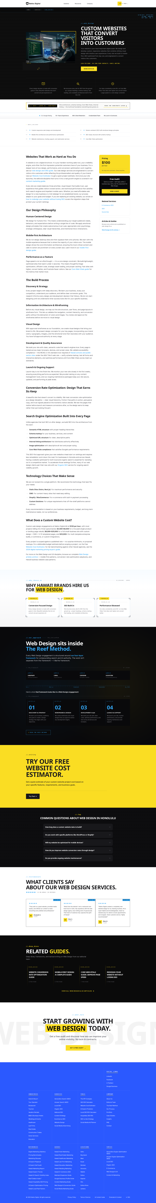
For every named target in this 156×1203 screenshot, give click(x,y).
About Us (109, 1099)
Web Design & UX (112, 1172)
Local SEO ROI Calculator (88, 1112)
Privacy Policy (72, 1197)
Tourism (31, 1109)
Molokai (83, 1165)
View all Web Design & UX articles (78, 991)
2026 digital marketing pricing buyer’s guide (43, 549)
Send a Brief (114, 191)
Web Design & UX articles (110, 230)
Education (32, 1139)
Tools (83, 1094)
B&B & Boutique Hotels (36, 1115)
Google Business (112, 1086)
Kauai (82, 1162)
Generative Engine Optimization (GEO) (117, 1152)
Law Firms (32, 1126)
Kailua (82, 1175)
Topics (109, 1147)
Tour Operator (33, 1102)
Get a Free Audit (78, 1048)
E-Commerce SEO (108, 205)
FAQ (108, 1122)
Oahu (82, 1152)
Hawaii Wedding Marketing (63, 1168)
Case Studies (111, 1115)
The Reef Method (112, 1105)
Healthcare (32, 1122)
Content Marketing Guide (63, 1182)
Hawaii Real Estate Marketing (64, 1155)
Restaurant (32, 1105)
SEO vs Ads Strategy (87, 1119)
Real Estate (32, 1129)
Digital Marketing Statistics (37, 1152)
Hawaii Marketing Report (36, 1168)
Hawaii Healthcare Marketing (64, 1158)
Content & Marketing (113, 1175)
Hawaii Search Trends (36, 1172)
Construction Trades (35, 1132)
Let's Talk (123, 3)
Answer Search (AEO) (61, 1102)
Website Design (60, 1122)
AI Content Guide (100, 1197)
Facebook (110, 1080)
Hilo (82, 1182)
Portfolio (109, 1112)
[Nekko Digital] (33, 3)
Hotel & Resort (33, 1099)
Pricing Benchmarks (35, 1155)
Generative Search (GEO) (63, 1099)
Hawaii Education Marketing (63, 1165)
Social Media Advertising (62, 1126)
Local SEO (58, 1105)
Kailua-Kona (84, 1185)
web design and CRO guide (42, 171)
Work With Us (89, 69)
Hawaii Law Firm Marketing (63, 1162)
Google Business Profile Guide (64, 1178)
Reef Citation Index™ (35, 1178)
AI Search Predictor (87, 1109)
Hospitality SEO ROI (87, 1115)
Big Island (84, 1155)
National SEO (59, 1112)
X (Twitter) (110, 1083)
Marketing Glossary (35, 1158)
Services (58, 1094)
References (33, 1147)
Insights (109, 1119)
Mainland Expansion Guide (63, 1175)
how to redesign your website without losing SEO (45, 199)
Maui (82, 1158)
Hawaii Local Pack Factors (37, 1189)
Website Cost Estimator (41, 176)
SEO (103, 208)
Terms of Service (85, 1197)
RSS (129, 1197)
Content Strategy (60, 1115)
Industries (33, 1094)
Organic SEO (63, 465)
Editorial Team (111, 1102)
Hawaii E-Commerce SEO (63, 1172)
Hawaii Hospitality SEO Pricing (38, 1182)
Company (110, 1094)
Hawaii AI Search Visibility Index (39, 1175)
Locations (85, 1147)
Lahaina (83, 1189)
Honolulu (83, 1168)
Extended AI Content (115, 1197)
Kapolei (83, 1178)
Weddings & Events (35, 1119)
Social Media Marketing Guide (64, 1189)
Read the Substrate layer (116, 106)
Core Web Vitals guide (80, 269)
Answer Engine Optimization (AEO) (116, 1157)
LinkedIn (109, 1076)
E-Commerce (111, 1168)
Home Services (33, 1136)
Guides (57, 1147)
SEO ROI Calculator (87, 1102)
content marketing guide (35, 181)
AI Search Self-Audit (35, 1165)
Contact (109, 1126)
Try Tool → (33, 796)
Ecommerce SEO (60, 1119)
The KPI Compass (86, 1099)
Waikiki (83, 1172)
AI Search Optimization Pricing (38, 1185)
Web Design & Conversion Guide (65, 1185)
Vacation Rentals (34, 1112)
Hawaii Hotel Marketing (62, 1152)
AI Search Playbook (35, 1162)
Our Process (110, 1109)
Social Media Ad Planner (88, 1122)
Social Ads (105, 212)
